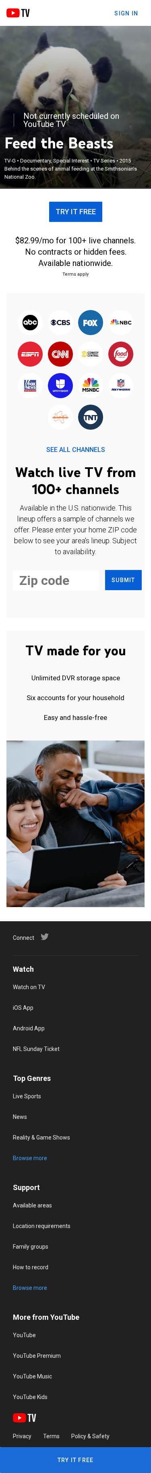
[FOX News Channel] (30, 386)
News (20, 1117)
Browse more (30, 1158)
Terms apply (75, 274)
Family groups (30, 1246)
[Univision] (60, 386)
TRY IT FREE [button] (76, 211)
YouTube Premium (37, 1356)
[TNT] (91, 417)
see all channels (75, 450)
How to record (30, 1267)
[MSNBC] (91, 386)
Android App (29, 1028)
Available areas (32, 1205)
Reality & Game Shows (41, 1137)
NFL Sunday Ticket (36, 1049)
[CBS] (60, 323)
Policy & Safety (90, 1436)
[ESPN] (30, 354)
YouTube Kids (30, 1397)
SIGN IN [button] (126, 13)
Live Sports (27, 1096)
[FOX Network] (91, 323)
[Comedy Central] (91, 354)
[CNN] (60, 354)
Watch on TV (29, 987)
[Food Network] (121, 354)
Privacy (22, 1436)
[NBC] (121, 323)
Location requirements (41, 1226)
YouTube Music (32, 1376)
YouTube (24, 1335)
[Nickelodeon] (60, 417)
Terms (51, 1436)
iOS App (23, 1008)
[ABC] (30, 323)
